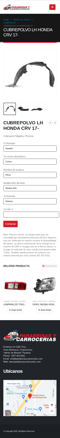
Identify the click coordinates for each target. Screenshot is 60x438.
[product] (15, 286)
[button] (43, 266)
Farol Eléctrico (39, 301)
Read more (17, 310)
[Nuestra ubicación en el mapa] (30, 398)
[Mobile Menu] (52, 7)
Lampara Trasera (10, 301)
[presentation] (7, 75)
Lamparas (23, 301)
